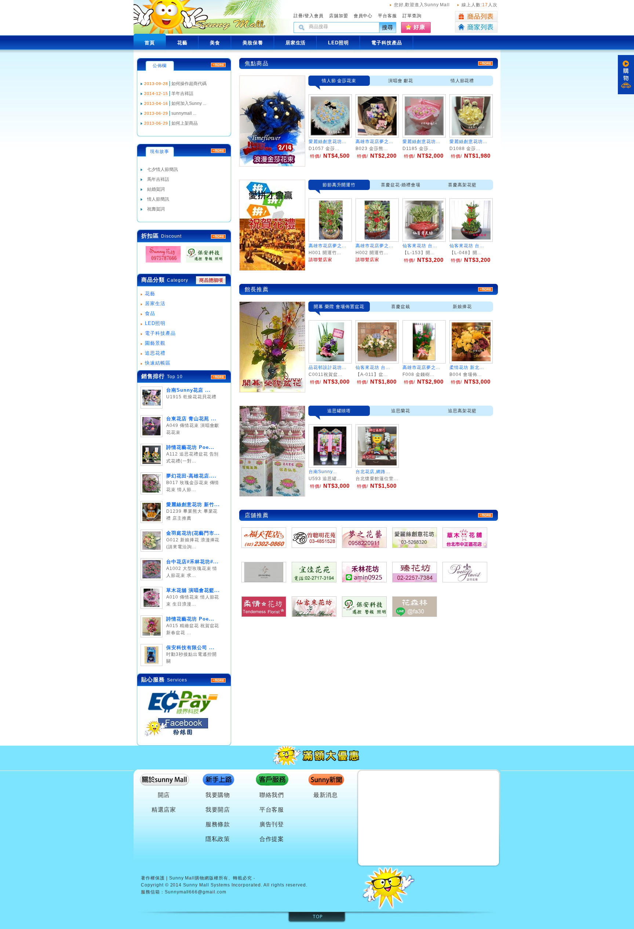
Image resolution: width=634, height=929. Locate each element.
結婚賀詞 (156, 189)
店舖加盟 (338, 15)
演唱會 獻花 (400, 80)
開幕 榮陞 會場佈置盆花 (339, 306)
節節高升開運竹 (339, 184)
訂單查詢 (412, 15)
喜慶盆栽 (400, 306)
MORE (218, 236)
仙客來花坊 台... (373, 367)
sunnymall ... (183, 113)
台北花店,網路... (373, 471)
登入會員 (314, 15)
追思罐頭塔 (339, 410)
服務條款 (217, 824)
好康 (419, 27)
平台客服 (387, 15)
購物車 (626, 74)
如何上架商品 (184, 123)
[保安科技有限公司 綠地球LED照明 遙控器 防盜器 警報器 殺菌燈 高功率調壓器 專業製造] (202, 263)
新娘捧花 (462, 306)
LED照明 (155, 323)
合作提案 (271, 839)
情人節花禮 (462, 80)
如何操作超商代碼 (189, 83)
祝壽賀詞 (156, 209)
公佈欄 (160, 65)
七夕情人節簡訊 (162, 169)
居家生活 (155, 303)
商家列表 (476, 27)
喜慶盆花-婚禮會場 (401, 184)
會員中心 (363, 15)
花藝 (150, 293)
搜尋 (388, 27)
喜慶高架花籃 (462, 184)
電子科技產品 (160, 333)
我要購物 (217, 795)
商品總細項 (211, 280)
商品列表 (476, 16)
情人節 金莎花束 (339, 80)
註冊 (298, 15)
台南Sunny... (323, 471)
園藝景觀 (155, 343)
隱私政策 (217, 839)
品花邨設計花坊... (327, 367)
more (218, 377)
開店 (164, 795)
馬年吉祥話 (158, 179)
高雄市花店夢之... (374, 141)
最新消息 (325, 795)
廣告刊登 (271, 824)
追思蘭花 (400, 410)
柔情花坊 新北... (466, 367)
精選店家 (164, 810)
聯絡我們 (271, 795)
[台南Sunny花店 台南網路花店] (161, 263)
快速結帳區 (158, 363)
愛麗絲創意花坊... (327, 141)
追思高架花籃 (462, 410)
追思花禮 (155, 353)
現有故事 (159, 151)
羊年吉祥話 (182, 93)
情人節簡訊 (158, 199)
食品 (150, 313)
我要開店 (217, 810)
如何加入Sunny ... (188, 103)
